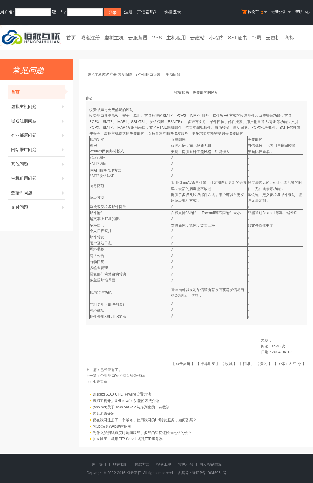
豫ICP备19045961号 (209, 472)
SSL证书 (237, 37)
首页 (71, 37)
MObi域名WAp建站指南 (112, 426)
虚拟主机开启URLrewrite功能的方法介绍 (126, 400)
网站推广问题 (24, 149)
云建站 (197, 37)
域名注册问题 (24, 120)
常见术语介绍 (104, 413)
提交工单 (163, 463)
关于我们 (98, 463)
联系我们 (120, 463)
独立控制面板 (211, 463)
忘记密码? (146, 12)
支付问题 (19, 207)
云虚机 (273, 37)
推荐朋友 (208, 363)
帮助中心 (302, 11)
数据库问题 (21, 192)
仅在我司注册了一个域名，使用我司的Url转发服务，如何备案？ (145, 419)
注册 (128, 12)
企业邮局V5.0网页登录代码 (122, 375)
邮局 (256, 37)
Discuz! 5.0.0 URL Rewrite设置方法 (122, 393)
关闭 (263, 363)
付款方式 (142, 463)
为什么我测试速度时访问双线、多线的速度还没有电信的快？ (142, 432)
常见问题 (185, 463)
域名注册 (90, 37)
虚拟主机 (114, 37)
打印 (246, 363)
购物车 (255, 12)
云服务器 (138, 37)
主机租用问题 (24, 178)
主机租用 (176, 37)
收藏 (229, 363)
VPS (157, 37)
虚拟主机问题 (24, 106)
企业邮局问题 (24, 135)
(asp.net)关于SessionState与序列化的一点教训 (131, 406)
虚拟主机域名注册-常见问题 (110, 74)
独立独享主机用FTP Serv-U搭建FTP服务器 (128, 438)
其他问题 (19, 164)
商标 (289, 37)
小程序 (216, 37)
